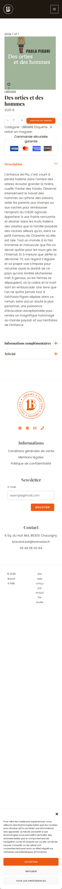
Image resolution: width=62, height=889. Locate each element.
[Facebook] (20, 428)
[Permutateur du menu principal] (54, 9)
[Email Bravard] (34, 428)
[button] (57, 814)
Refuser (31, 871)
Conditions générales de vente (31, 451)
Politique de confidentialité (31, 463)
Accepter (31, 861)
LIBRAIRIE (10, 92)
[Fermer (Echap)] (3, 586)
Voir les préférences (31, 880)
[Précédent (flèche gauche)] (3, 591)
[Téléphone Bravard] (42, 428)
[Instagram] (27, 428)
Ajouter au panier (41, 121)
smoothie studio (40, 597)
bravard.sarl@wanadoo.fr (31, 542)
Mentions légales (31, 457)
